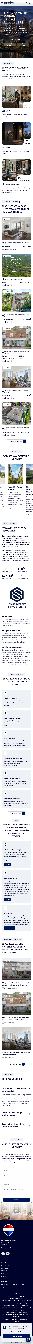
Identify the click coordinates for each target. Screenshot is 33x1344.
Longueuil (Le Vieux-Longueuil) (9, 1307)
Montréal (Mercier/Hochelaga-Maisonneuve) (16, 1303)
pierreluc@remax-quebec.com (8, 1247)
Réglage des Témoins (16, 1331)
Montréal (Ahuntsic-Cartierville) (11, 1305)
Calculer (7, 864)
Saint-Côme (16, 1316)
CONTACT (4, 1276)
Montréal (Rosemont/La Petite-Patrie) (11, 1300)
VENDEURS (4, 1271)
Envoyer (16, 1199)
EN (26, 3)
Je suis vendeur (23, 44)
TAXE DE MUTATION (7, 1287)
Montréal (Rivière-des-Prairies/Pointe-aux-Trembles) (16, 1314)
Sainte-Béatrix (22, 1295)
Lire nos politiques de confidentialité (16, 1339)
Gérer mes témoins (17, 1342)
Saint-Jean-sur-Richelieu (19, 1311)
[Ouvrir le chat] (28, 1339)
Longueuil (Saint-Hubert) (11, 1312)
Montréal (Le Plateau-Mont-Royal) (16, 1296)
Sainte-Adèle (14, 1319)
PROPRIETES (5, 1265)
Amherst (18, 1309)
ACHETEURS (4, 1268)
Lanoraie (9, 1311)
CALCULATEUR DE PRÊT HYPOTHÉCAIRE (12, 1284)
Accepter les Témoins (16, 1336)
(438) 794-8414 (5, 1245)
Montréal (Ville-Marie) (11, 1295)
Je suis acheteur (9, 44)
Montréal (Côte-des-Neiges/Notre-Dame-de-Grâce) (16, 1318)
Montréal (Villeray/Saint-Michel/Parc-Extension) (16, 1302)
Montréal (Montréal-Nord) (16, 1298)
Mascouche (25, 1305)
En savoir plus (9, 928)
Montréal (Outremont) (8, 1309)
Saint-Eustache (23, 1312)
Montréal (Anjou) (24, 1319)
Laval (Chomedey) (26, 1300)
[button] (16, 1090)
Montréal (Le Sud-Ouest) (25, 1307)
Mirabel (7, 1319)
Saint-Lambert (26, 1309)
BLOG (2, 1273)
